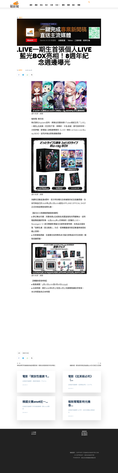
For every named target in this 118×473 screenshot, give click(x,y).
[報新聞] (20, 4)
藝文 (20, 18)
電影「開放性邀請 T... (35, 376)
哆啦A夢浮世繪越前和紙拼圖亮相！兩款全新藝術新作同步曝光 (36, 365)
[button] (89, 2)
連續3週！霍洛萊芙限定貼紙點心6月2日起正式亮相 (85, 365)
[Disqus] (59, 323)
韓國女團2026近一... (35, 401)
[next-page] (21, 423)
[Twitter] (31, 75)
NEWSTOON (26, 353)
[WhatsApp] (27, 75)
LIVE (19, 353)
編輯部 (20, 70)
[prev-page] (18, 423)
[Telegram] (23, 75)
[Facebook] (19, 75)
